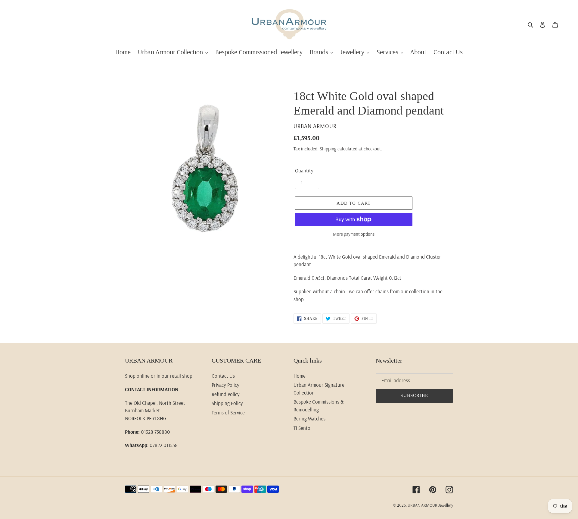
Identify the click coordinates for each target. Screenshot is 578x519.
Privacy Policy (225, 385)
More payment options (353, 234)
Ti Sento (302, 428)
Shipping (328, 149)
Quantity (304, 170)
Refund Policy (226, 394)
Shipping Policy (227, 403)
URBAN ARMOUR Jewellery (430, 505)
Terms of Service (228, 412)
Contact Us (223, 376)
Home (300, 376)
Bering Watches (309, 418)
